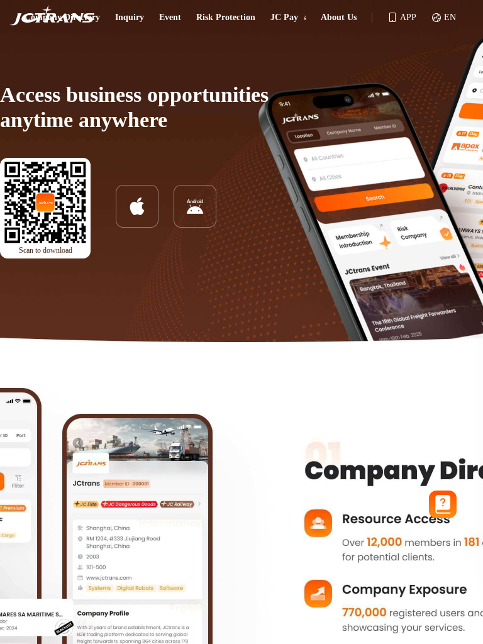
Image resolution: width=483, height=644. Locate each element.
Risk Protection (225, 17)
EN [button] (450, 17)
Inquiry (129, 17)
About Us (339, 17)
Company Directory (62, 17)
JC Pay (284, 17)
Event (170, 17)
